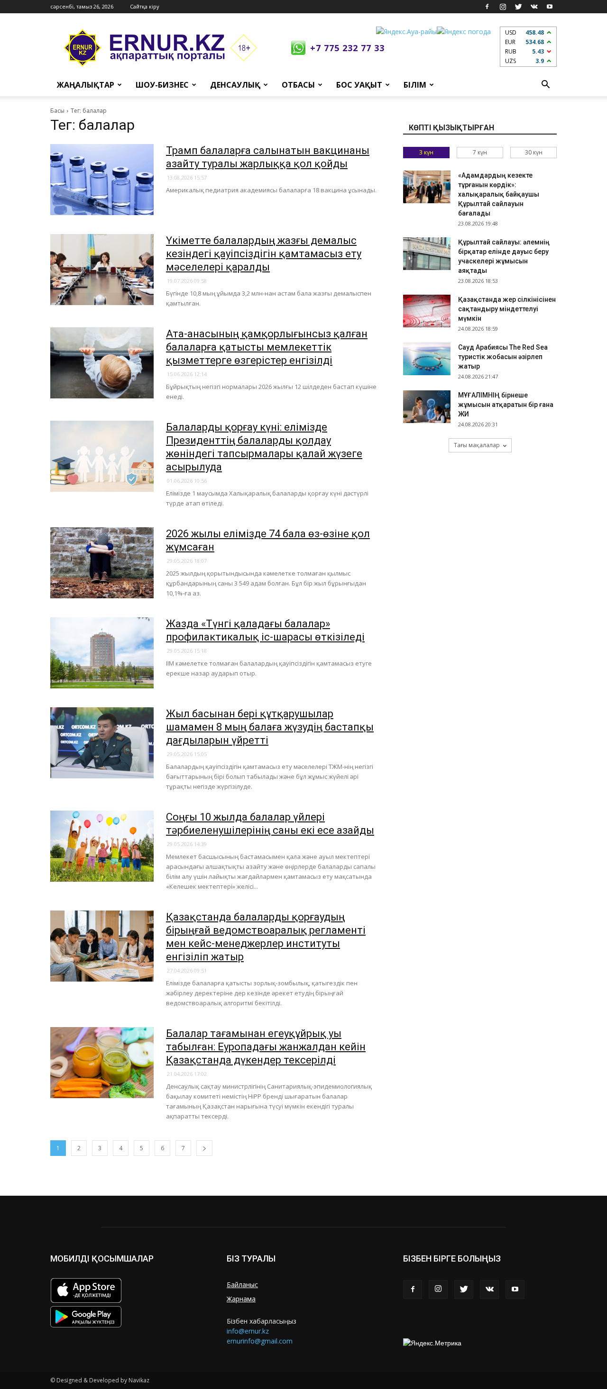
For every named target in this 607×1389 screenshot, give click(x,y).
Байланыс (242, 1284)
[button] (545, 84)
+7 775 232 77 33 (347, 48)
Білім (415, 85)
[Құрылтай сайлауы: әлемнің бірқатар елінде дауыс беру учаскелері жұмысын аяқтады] (427, 253)
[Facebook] (487, 6)
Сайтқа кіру (144, 6)
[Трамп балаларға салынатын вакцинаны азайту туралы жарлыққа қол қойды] (102, 179)
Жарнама (241, 1298)
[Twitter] (518, 6)
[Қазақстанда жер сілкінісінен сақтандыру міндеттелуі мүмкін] (427, 311)
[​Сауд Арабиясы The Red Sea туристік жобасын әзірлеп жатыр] (427, 359)
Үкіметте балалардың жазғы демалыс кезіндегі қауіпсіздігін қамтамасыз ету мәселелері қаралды (263, 254)
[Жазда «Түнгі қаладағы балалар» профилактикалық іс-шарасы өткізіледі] (102, 652)
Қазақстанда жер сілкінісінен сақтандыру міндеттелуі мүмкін (507, 309)
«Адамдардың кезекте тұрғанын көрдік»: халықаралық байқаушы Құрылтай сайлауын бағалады (498, 194)
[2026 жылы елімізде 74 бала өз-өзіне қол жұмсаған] (102, 562)
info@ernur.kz (248, 1330)
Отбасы (298, 85)
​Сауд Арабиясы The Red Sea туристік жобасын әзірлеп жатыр (503, 356)
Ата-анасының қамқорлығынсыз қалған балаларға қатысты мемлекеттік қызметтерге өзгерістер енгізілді (267, 347)
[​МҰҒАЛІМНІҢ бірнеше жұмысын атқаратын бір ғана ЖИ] (427, 406)
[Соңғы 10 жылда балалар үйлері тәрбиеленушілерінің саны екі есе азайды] (102, 846)
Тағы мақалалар (477, 445)
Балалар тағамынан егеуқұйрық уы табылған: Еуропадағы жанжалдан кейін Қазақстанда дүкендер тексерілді (266, 1047)
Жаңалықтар (85, 85)
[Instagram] (503, 6)
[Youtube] (550, 6)
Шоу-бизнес (162, 85)
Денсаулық (235, 85)
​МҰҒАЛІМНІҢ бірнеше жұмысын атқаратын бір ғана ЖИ (505, 404)
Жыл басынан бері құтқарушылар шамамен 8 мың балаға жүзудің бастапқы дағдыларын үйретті (270, 727)
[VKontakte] (534, 6)
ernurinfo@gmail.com (260, 1340)
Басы (57, 111)
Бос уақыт (359, 85)
